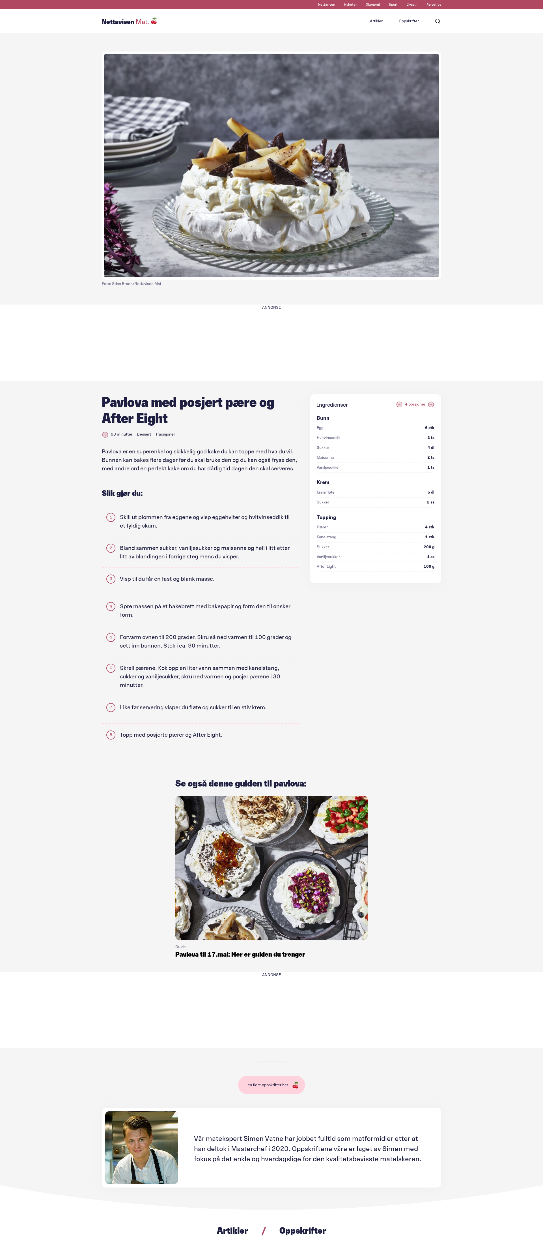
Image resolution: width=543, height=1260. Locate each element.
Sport (393, 5)
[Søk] (438, 21)
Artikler (376, 21)
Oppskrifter (409, 21)
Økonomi (373, 5)
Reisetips (433, 5)
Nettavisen (326, 5)
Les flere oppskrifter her (266, 1085)
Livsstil (412, 5)
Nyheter (350, 5)
